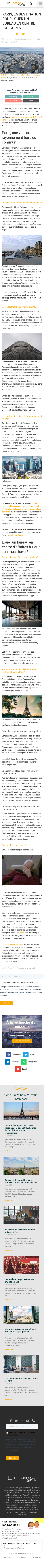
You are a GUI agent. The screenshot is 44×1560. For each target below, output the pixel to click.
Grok (31, 101)
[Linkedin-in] (22, 1420)
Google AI (13, 101)
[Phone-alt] (33, 1420)
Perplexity (13, 97)
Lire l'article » (9, 1151)
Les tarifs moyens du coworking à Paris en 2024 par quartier (20, 1330)
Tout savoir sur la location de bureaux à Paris (21, 39)
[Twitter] (16, 1420)
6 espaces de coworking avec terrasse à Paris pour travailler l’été (21, 1181)
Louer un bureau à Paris (12, 945)
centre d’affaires (16, 535)
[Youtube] (27, 1420)
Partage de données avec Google (15, 1546)
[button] (31, 3)
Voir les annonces (22, 1041)
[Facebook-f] (10, 1420)
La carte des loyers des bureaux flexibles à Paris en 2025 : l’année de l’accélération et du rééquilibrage (20, 1129)
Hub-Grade (5, 75)
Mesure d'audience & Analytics (14, 1548)
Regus (21, 933)
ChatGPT (30, 97)
